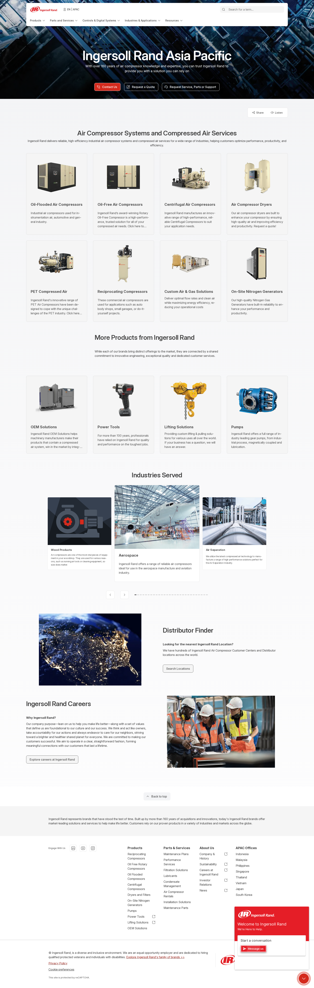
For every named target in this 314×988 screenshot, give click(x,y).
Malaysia (241, 860)
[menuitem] (38, 20)
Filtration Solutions (176, 870)
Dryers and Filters (139, 895)
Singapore (242, 871)
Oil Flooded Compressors (136, 877)
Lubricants (170, 876)
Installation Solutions (177, 902)
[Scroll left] (110, 595)
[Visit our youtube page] (83, 848)
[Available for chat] (304, 978)
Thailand (241, 877)
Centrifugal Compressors (136, 887)
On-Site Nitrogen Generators (139, 903)
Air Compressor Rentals (174, 894)
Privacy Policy (58, 963)
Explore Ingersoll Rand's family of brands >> (155, 957)
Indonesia (242, 854)
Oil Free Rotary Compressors (137, 866)
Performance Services (172, 862)
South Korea (244, 895)
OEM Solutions (137, 928)
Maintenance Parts (176, 908)
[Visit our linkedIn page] (73, 848)
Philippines (242, 865)
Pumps (132, 911)
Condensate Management (172, 884)
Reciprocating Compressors (137, 856)
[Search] (223, 9)
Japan (240, 889)
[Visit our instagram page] (92, 848)
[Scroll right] (124, 595)
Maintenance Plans (176, 854)
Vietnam (241, 883)
